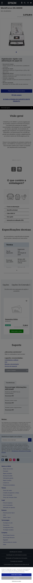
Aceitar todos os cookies (16, 574)
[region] (16, 575)
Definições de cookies (16, 581)
